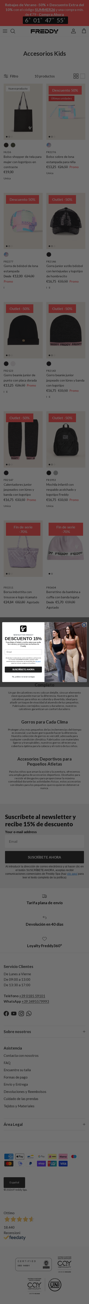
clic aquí (38, 661)
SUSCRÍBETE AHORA (23, 669)
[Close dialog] (84, 625)
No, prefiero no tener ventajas (23, 676)
